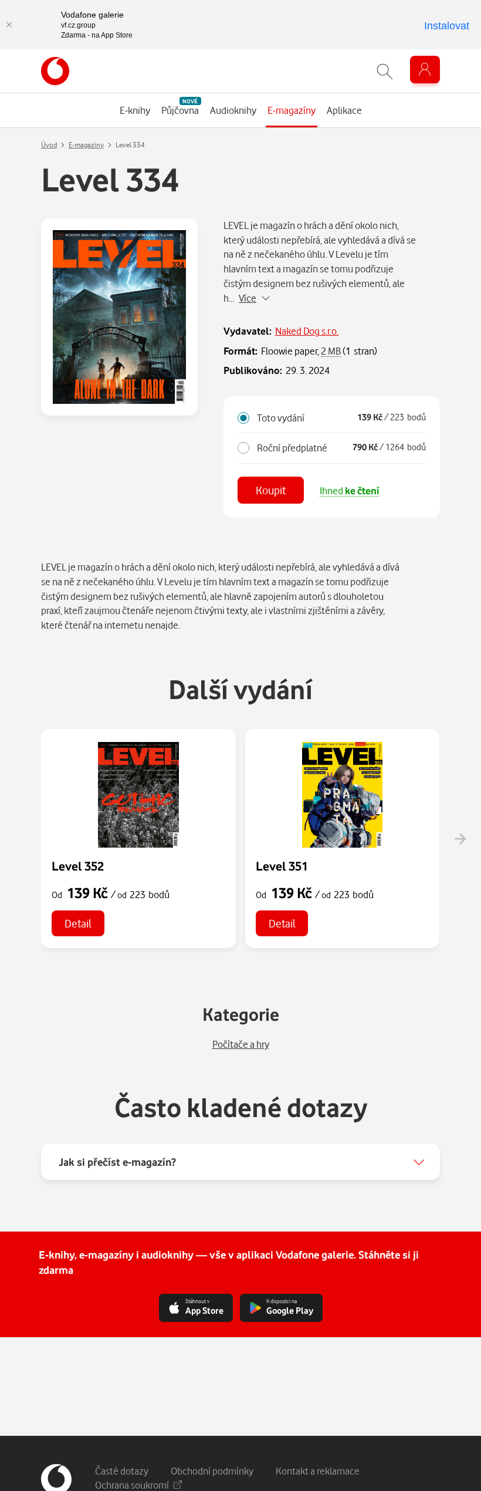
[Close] (8, 24)
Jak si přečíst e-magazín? (117, 1161)
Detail (78, 923)
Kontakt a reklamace (318, 1471)
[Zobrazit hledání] (385, 71)
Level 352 (78, 865)
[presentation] (459, 838)
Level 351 (282, 865)
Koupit (271, 490)
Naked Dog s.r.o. (306, 331)
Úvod (49, 144)
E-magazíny (86, 144)
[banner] (55, 71)
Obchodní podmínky (212, 1471)
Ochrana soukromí (132, 1485)
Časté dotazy (121, 1471)
